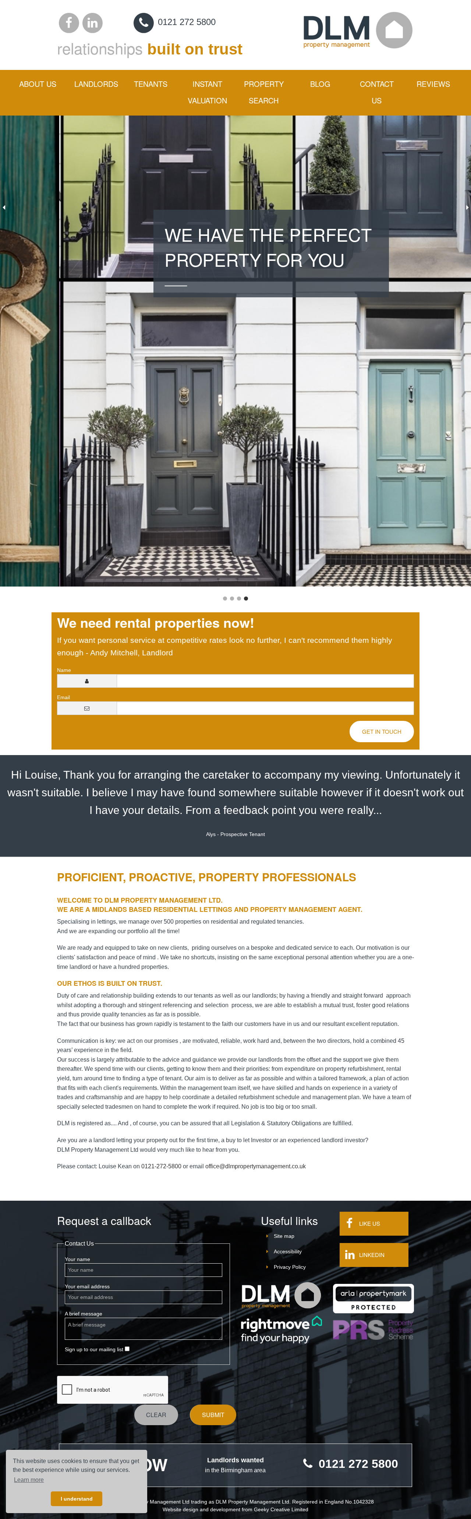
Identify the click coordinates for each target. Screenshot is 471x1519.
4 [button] (246, 598)
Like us (369, 1223)
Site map (284, 1236)
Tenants (150, 83)
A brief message (83, 1314)
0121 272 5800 (185, 22)
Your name (77, 1259)
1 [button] (225, 598)
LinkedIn (372, 1254)
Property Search (264, 92)
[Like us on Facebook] (69, 22)
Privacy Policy (290, 1267)
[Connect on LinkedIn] (92, 22)
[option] (235, 351)
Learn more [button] (29, 1480)
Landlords (96, 83)
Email (63, 697)
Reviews (433, 83)
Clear (156, 1414)
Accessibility (288, 1251)
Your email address (87, 1286)
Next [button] (467, 207)
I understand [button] (77, 1499)
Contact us (377, 92)
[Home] (281, 1296)
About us (37, 83)
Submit (213, 1414)
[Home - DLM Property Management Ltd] (358, 29)
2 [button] (232, 598)
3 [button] (239, 598)
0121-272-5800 (161, 1166)
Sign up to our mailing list (95, 1349)
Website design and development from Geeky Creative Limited (235, 1509)
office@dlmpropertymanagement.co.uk (255, 1166)
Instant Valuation (207, 92)
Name (64, 670)
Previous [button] (3, 207)
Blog (320, 83)
